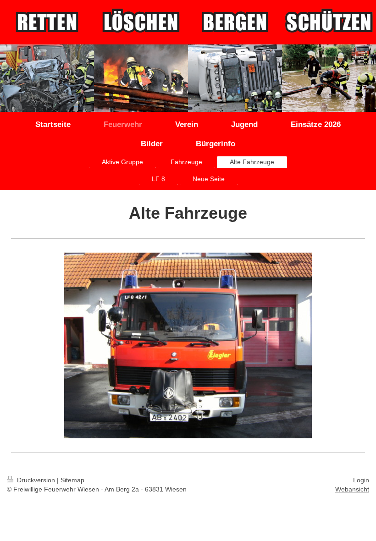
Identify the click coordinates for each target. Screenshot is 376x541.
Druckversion (36, 480)
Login (361, 480)
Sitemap (72, 480)
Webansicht (352, 489)
